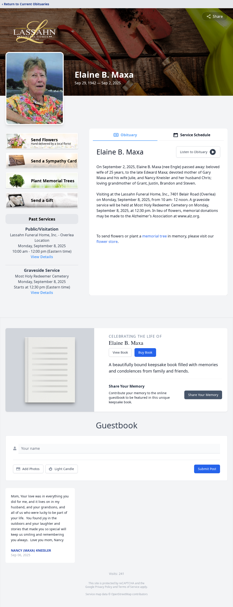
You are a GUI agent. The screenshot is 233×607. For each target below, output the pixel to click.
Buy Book (145, 352)
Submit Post (207, 469)
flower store (107, 241)
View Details (42, 256)
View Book (120, 352)
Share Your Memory (203, 395)
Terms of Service (128, 587)
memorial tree (154, 236)
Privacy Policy (103, 587)
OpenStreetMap (121, 594)
